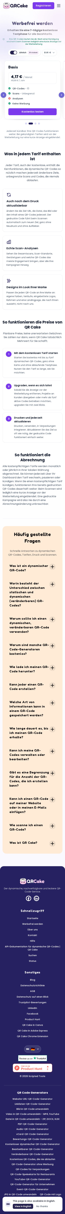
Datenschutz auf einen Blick (32, 996)
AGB (32, 991)
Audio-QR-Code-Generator (32, 1129)
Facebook (32, 1013)
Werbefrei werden (32, 924)
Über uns (32, 929)
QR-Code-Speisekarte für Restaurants (32, 1174)
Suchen (32, 955)
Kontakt (32, 935)
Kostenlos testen (33, 111)
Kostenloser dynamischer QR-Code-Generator (32, 1144)
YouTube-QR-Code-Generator (32, 1179)
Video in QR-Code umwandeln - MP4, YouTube (32, 1114)
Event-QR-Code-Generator (32, 1189)
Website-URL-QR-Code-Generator (32, 1099)
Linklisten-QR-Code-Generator (32, 1104)
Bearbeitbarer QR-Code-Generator (32, 1149)
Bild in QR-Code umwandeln (32, 1109)
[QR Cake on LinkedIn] (36, 898)
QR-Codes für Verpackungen (32, 1169)
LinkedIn (32, 1008)
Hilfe (32, 940)
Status (32, 961)
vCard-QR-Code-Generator (32, 1134)
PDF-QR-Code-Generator (32, 1124)
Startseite (32, 918)
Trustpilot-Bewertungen (32, 1002)
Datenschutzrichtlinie (33, 985)
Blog (32, 979)
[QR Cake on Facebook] (28, 898)
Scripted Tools (37, 1076)
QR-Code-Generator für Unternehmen (32, 1184)
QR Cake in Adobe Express (33, 1030)
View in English (23, 1206)
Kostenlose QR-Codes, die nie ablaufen (32, 1159)
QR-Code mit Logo (50, 1194)
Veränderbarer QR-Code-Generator (32, 1154)
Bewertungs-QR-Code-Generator (32, 1139)
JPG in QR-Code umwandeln (20, 1194)
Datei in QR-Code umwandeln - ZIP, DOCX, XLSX (32, 1119)
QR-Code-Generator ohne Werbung (32, 1164)
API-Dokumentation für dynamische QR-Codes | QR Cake (32, 948)
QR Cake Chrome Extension (32, 1036)
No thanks (42, 1206)
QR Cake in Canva (32, 1025)
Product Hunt (32, 1019)
